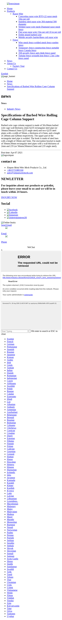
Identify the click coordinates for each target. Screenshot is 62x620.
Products (11, 11)
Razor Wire (18, 14)
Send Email (6, 225)
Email (3, 233)
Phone (4, 242)
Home (10, 8)
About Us (11, 63)
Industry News (13, 109)
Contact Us (12, 68)
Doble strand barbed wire (30, 34)
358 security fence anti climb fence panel (37, 53)
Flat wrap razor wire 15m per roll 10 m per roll (39, 32)
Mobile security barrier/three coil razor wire (38, 37)
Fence (15, 40)
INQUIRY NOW (9, 197)
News (9, 61)
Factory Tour (19, 66)
